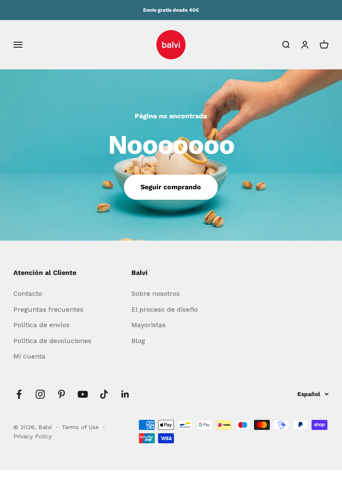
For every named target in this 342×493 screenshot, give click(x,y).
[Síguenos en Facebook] (19, 394)
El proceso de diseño (164, 309)
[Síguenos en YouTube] (82, 394)
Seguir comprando (171, 187)
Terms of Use (81, 427)
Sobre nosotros (155, 293)
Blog (138, 341)
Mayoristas (148, 325)
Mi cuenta (29, 356)
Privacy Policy (32, 436)
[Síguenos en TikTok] (104, 394)
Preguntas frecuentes (48, 309)
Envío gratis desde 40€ (171, 10)
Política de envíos (41, 325)
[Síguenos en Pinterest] (61, 394)
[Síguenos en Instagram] (40, 394)
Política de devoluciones (52, 341)
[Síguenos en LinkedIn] (125, 394)
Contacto (27, 293)
